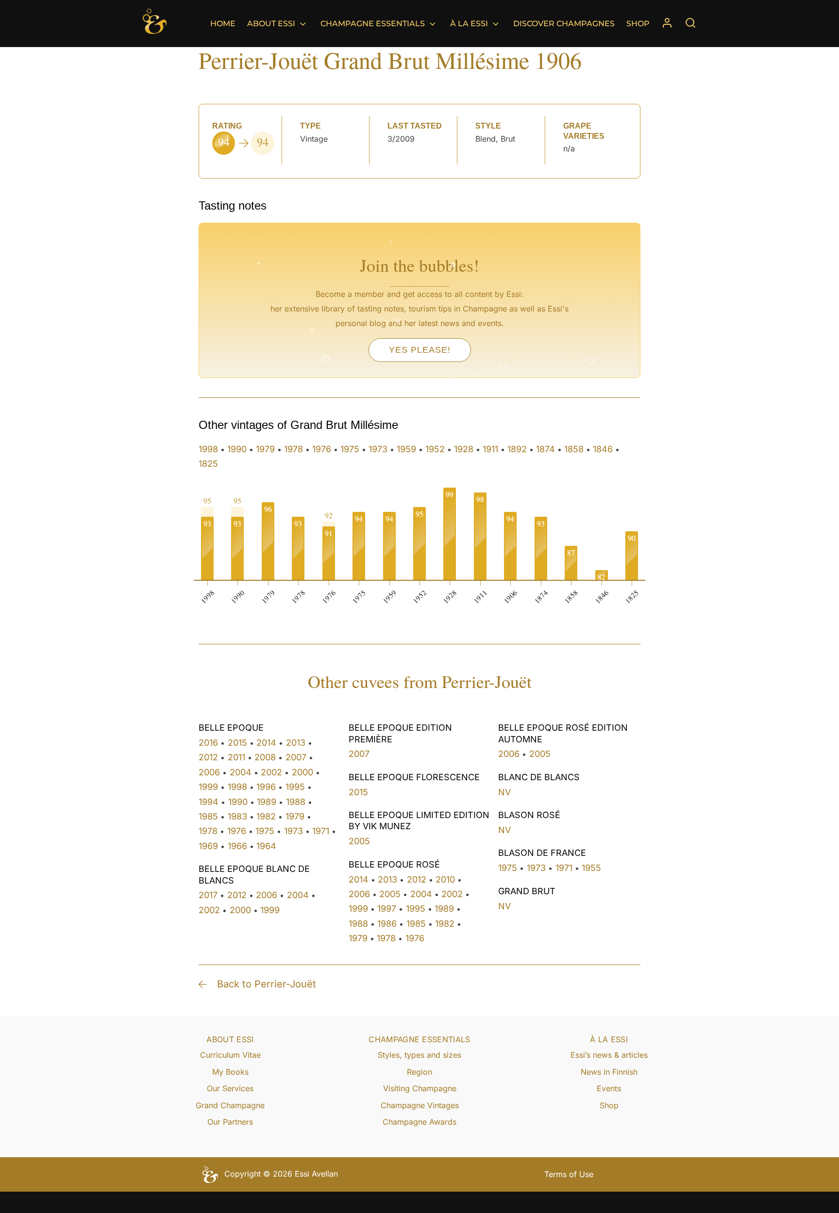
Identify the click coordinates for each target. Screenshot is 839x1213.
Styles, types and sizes (419, 1055)
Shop (638, 23)
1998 (208, 449)
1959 (406, 449)
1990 (237, 449)
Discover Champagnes (564, 23)
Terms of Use (568, 1174)
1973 (378, 449)
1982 (266, 816)
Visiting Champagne (419, 1088)
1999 (208, 787)
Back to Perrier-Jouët (266, 984)
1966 (237, 846)
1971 (320, 831)
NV (504, 792)
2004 (241, 772)
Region (419, 1072)
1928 (463, 449)
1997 (386, 908)
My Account (667, 24)
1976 (321, 449)
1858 (574, 449)
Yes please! (420, 350)
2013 (295, 743)
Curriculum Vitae (230, 1055)
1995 (295, 787)
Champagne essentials (372, 23)
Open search (690, 23)
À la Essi (469, 23)
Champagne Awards (419, 1122)
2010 (445, 879)
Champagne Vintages (420, 1105)
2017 (208, 895)
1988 (295, 802)
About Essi (271, 23)
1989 (266, 802)
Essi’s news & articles (609, 1055)
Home (222, 23)
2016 (208, 743)
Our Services (230, 1088)
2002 (271, 772)
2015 (237, 743)
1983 (237, 816)
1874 (545, 449)
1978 (293, 449)
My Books (230, 1072)
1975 (349, 449)
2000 (302, 772)
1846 (603, 449)
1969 (208, 846)
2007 (295, 757)
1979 (265, 449)
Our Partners (230, 1122)
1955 (591, 868)
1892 (517, 449)
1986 (387, 923)
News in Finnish (609, 1072)
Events (609, 1088)
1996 (266, 787)
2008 (265, 757)
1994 (208, 802)
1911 (490, 449)
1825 (208, 464)
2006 (209, 772)
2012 (208, 757)
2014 (266, 743)
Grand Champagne (230, 1105)
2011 (236, 757)
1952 (435, 449)
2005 (359, 841)
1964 (266, 846)
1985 (208, 816)
